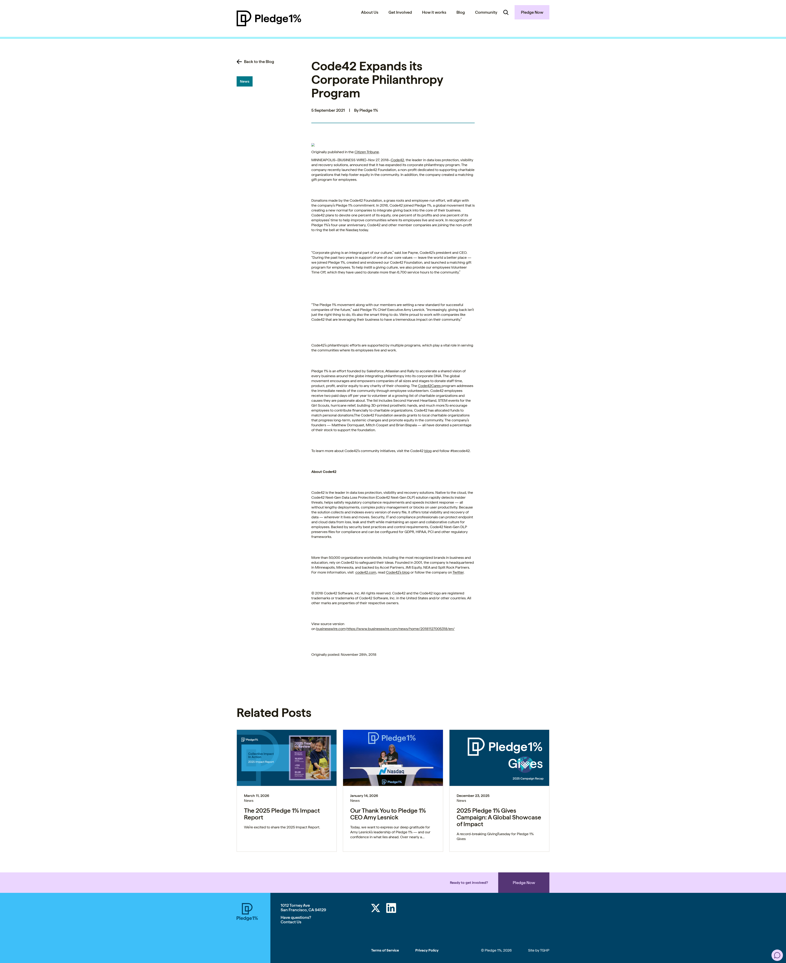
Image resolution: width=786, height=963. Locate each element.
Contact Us (291, 921)
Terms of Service (385, 950)
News (244, 81)
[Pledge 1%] (269, 18)
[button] (777, 955)
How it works (434, 12)
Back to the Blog (259, 61)
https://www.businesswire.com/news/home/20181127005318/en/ (401, 629)
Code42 (397, 160)
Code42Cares (430, 386)
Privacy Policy (426, 950)
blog (428, 451)
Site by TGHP (538, 950)
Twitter (458, 572)
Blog (460, 12)
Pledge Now (532, 12)
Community (486, 12)
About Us (369, 12)
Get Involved (400, 12)
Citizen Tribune (367, 152)
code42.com (365, 572)
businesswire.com (331, 629)
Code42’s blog (398, 572)
